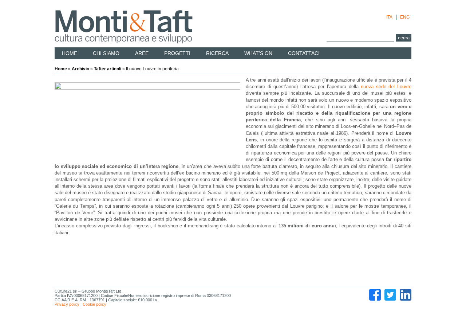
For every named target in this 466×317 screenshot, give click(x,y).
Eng (405, 17)
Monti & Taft (124, 27)
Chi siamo (106, 53)
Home (69, 53)
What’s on (258, 53)
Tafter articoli (107, 68)
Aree (142, 53)
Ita (389, 17)
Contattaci (304, 53)
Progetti (177, 53)
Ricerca (217, 53)
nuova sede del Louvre (386, 86)
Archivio (80, 68)
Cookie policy (94, 304)
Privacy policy (67, 304)
